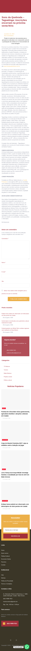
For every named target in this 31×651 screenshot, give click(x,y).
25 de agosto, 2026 (6, 418)
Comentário (5, 238)
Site (3, 281)
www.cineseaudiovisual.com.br (12, 66)
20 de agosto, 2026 (6, 447)
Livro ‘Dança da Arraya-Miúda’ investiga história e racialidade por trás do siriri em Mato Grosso (15, 475)
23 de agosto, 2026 (6, 479)
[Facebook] (10, 640)
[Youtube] (16, 640)
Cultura (5, 439)
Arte (4, 408)
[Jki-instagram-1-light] (22, 640)
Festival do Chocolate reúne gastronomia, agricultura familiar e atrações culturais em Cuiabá (15, 414)
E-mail (4, 271)
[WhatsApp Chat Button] (26, 646)
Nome (4, 262)
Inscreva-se (15, 536)
